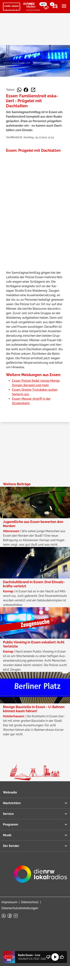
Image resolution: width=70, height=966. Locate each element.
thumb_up (62, 957)
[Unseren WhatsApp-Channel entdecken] (3, 915)
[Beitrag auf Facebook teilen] (26, 90)
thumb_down (48, 957)
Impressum (9, 902)
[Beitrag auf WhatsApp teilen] (19, 90)
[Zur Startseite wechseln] (11, 7)
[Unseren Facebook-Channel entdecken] (9, 915)
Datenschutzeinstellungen (19, 908)
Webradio (10, 792)
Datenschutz (30, 902)
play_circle (55, 956)
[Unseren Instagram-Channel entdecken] (15, 915)
